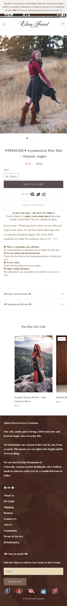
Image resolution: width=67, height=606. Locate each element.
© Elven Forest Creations (33, 598)
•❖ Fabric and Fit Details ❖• (17, 294)
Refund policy (12, 542)
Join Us (8, 524)
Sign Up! (15, 581)
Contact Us (10, 518)
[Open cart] (63, 24)
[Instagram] (31, 591)
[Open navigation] (4, 24)
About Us (9, 495)
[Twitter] (43, 194)
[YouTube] (19, 591)
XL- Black (11, 176)
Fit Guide (9, 501)
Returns (8, 513)
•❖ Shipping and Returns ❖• (18, 304)
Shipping (9, 507)
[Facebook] (38, 194)
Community (10, 530)
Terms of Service (13, 536)
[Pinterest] (32, 194)
